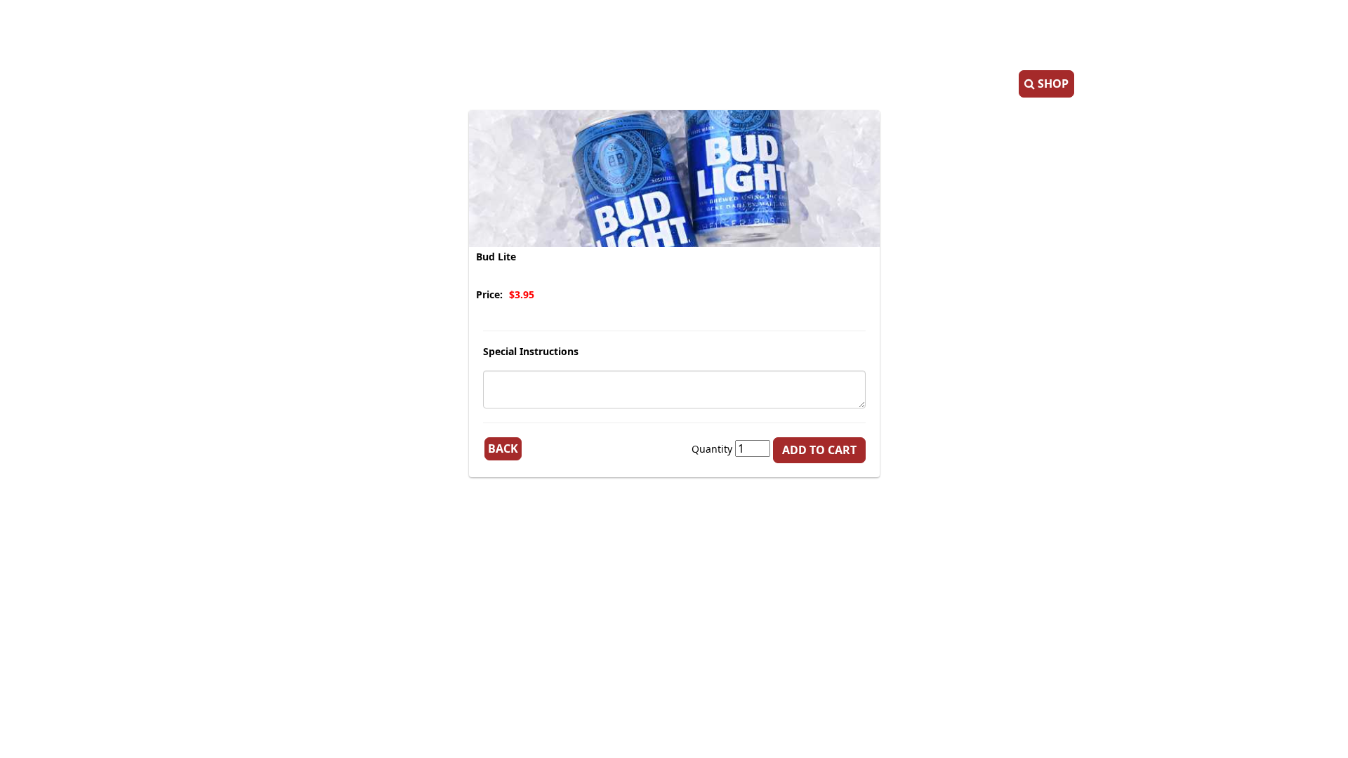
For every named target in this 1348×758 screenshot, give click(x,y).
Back (503, 448)
